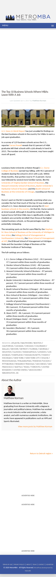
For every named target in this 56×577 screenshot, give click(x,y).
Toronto (35, 367)
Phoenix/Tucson (41, 361)
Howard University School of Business (18, 186)
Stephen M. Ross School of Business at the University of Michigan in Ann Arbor (27, 232)
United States (20, 370)
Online (44, 358)
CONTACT (41, 564)
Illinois (17, 352)
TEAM (34, 564)
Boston (38, 343)
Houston (6, 352)
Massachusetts (32, 355)
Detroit (24, 349)
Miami (45, 355)
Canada (19, 346)
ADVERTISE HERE (28, 496)
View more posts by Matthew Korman (35, 427)
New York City (32, 358)
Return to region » (41, 454)
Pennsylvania (9, 361)
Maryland (17, 355)
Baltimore (26, 343)
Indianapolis (29, 352)
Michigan (7, 358)
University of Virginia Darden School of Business (22, 183)
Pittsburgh (8, 364)
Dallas (5, 349)
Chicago (29, 346)
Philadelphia (24, 361)
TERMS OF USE (7, 564)
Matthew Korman (39, 101)
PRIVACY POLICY (19, 564)
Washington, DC (10, 373)
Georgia (43, 349)
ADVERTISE (49, 564)
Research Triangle (24, 364)
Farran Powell (15, 145)
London (42, 352)
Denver (14, 349)
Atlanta (15, 343)
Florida (33, 349)
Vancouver (35, 370)
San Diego (41, 364)
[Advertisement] (28, 58)
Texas (26, 367)
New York (19, 358)
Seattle (18, 367)
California (7, 346)
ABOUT (28, 564)
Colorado (40, 346)
